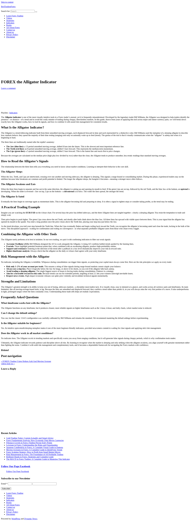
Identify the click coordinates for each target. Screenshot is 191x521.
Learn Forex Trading (14, 16)
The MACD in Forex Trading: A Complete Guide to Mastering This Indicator (38, 459)
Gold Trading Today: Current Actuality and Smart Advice (29, 438)
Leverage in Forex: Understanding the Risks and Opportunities (32, 445)
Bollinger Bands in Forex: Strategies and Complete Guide (30, 457)
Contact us (10, 30)
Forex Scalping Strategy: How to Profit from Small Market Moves (33, 452)
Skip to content (7, 2)
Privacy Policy (12, 34)
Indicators (10, 23)
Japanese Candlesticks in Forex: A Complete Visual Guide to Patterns (34, 447)
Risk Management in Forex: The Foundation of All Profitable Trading (34, 454)
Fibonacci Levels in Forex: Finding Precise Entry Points (29, 443)
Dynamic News (30, 519)
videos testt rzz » (8, 364)
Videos (9, 18)
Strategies (10, 20)
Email (4, 484)
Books (9, 25)
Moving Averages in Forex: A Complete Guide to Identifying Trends (34, 450)
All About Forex (13, 27)
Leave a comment (8, 88)
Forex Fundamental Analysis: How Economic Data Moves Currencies (35, 440)
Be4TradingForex (8, 6)
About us (10, 32)
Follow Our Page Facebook (15, 466)
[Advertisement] (95, 58)
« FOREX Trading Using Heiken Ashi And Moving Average (26, 361)
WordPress (15, 519)
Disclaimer (10, 37)
